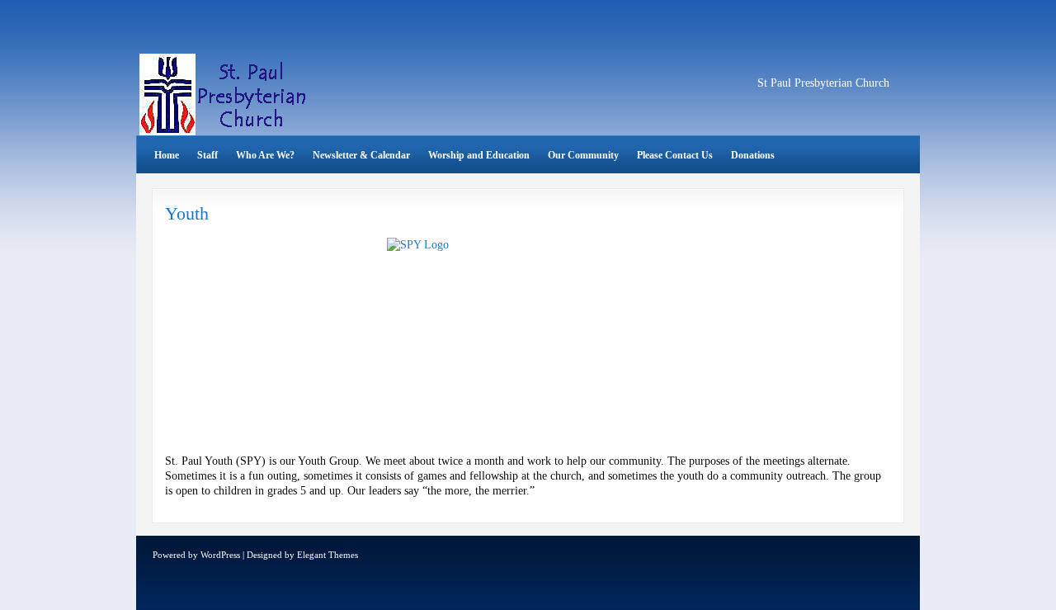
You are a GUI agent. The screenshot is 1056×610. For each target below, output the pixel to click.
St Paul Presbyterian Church (823, 83)
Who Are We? (265, 155)
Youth (187, 213)
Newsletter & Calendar (361, 155)
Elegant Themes (327, 555)
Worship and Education (479, 155)
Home (166, 155)
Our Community (583, 155)
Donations (753, 155)
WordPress (220, 555)
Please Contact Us (675, 155)
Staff (207, 155)
